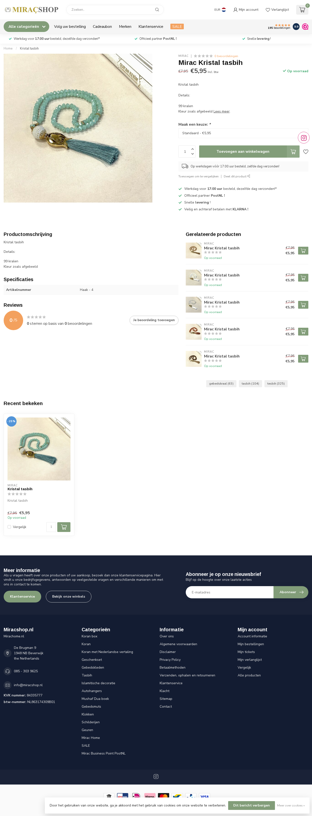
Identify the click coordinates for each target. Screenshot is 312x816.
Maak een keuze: (194, 124)
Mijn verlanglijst (250, 659)
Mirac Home (91, 737)
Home (8, 48)
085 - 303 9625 (26, 671)
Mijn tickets (246, 652)
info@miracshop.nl (28, 685)
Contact (166, 706)
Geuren (87, 730)
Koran (86, 644)
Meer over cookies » (291, 805)
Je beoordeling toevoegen (154, 320)
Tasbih (87, 675)
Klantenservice (150, 26)
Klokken (88, 714)
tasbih (250, 383)
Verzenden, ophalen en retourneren (187, 675)
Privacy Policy (170, 659)
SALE (177, 26)
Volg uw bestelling (70, 26)
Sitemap (166, 698)
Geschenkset (92, 659)
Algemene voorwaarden (178, 644)
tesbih (276, 383)
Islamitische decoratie (98, 683)
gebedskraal (221, 383)
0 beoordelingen (226, 56)
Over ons (167, 636)
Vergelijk (19, 527)
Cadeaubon (102, 26)
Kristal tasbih (29, 48)
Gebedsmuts (91, 706)
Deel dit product (235, 176)
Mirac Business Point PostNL (104, 753)
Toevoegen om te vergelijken (198, 176)
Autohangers (92, 691)
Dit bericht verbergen (251, 805)
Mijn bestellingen (251, 644)
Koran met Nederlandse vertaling (107, 652)
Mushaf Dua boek (95, 698)
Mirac (183, 56)
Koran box (89, 636)
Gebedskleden (93, 667)
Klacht (164, 691)
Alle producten (249, 675)
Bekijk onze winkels (68, 596)
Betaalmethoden (172, 667)
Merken (125, 26)
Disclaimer (168, 652)
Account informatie (252, 636)
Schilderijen (91, 722)
